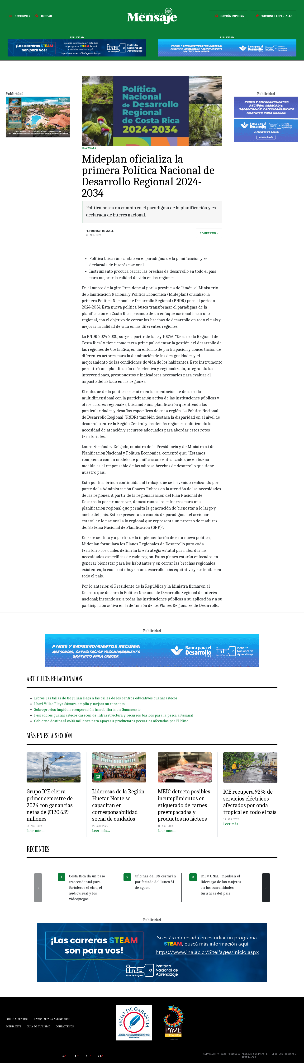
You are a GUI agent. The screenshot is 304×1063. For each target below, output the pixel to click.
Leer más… (35, 831)
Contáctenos (65, 1026)
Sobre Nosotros (17, 1019)
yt (87, 1055)
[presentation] (38, 887)
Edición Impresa (232, 16)
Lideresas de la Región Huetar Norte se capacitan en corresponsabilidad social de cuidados (118, 805)
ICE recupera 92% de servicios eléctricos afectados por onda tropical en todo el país (249, 801)
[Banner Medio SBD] (152, 650)
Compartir (208, 233)
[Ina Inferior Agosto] (152, 952)
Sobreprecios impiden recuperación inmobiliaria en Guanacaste (87, 709)
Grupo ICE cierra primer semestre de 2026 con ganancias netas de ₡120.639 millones (50, 805)
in (99, 1055)
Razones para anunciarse (52, 1019)
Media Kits (13, 1026)
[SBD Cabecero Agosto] (227, 47)
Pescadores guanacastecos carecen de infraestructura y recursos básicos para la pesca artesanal (113, 715)
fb (74, 1055)
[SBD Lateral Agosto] (266, 119)
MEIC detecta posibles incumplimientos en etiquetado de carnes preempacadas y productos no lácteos (184, 805)
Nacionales (89, 147)
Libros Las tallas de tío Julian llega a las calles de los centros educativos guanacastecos (105, 698)
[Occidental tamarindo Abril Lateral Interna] (38, 116)
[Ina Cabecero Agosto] (77, 47)
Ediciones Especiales (276, 16)
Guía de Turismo (38, 1026)
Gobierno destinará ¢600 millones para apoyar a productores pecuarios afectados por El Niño (111, 721)
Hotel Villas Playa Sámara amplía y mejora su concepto (79, 704)
